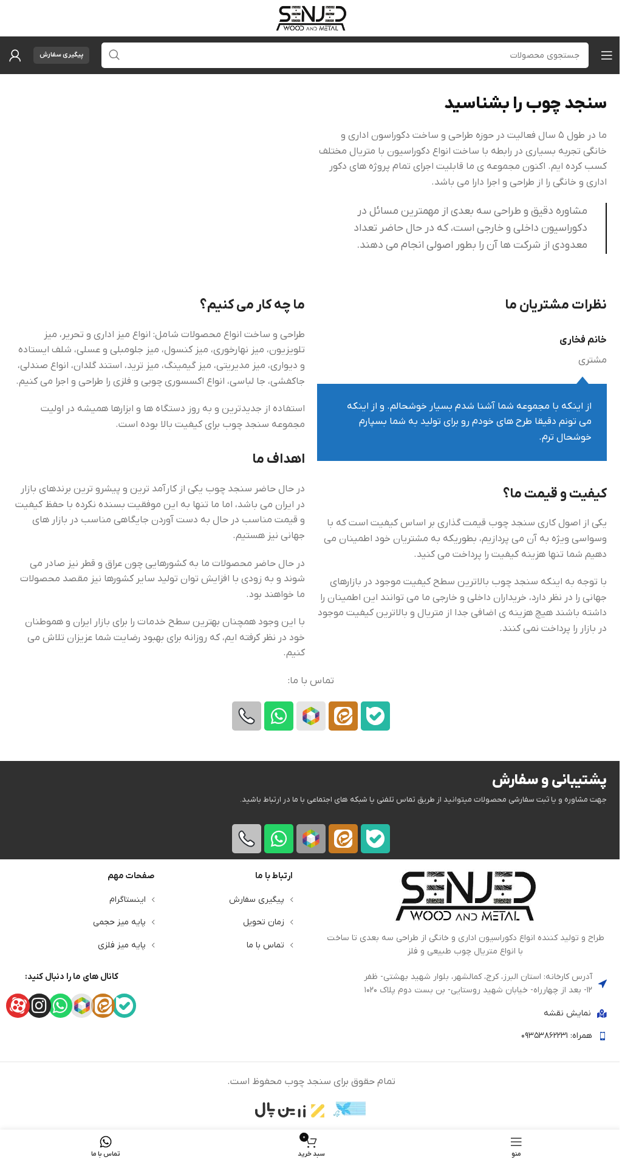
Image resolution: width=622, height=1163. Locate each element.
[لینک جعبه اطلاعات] (465, 914)
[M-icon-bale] (375, 716)
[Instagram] (39, 1005)
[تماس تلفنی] (246, 716)
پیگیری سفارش (61, 54)
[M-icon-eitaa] (343, 716)
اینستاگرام (127, 900)
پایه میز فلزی (122, 945)
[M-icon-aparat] (18, 1005)
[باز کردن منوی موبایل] (607, 55)
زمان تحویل (263, 922)
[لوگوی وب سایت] (311, 18)
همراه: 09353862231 (556, 1036)
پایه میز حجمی (119, 922)
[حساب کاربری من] (15, 55)
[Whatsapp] (278, 716)
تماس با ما (265, 945)
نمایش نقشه (567, 1013)
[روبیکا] (311, 716)
